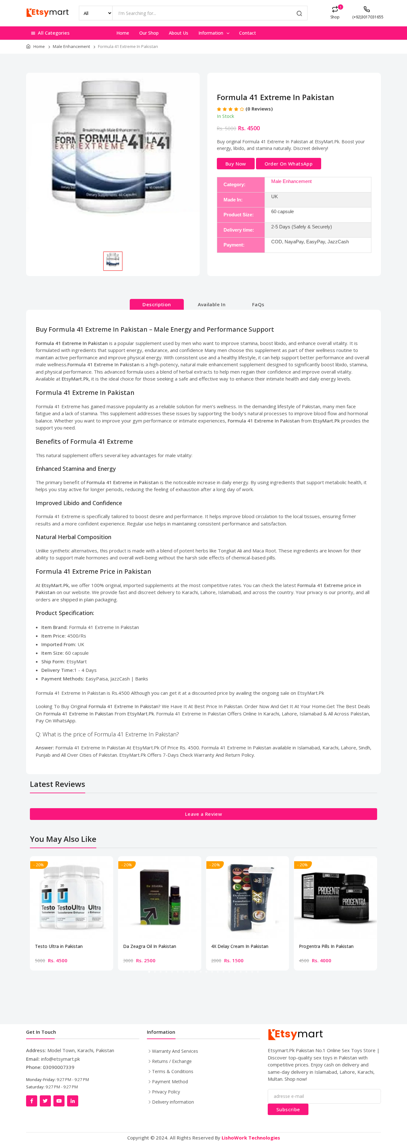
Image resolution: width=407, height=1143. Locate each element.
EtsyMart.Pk (140, 713)
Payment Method (170, 1082)
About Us (178, 33)
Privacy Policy (166, 1092)
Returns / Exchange (172, 1061)
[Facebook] (31, 1100)
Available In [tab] (212, 304)
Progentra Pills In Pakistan (326, 946)
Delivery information (173, 1102)
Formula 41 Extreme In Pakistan (123, 706)
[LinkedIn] (72, 1100)
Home (122, 33)
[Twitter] (45, 1100)
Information (211, 33)
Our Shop (149, 33)
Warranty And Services (175, 1051)
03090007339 (58, 1067)
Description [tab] (156, 304)
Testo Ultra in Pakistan (59, 946)
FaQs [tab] (258, 304)
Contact (247, 33)
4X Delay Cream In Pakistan (239, 946)
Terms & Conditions (172, 1071)
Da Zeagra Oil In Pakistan (149, 946)
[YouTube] (59, 1100)
